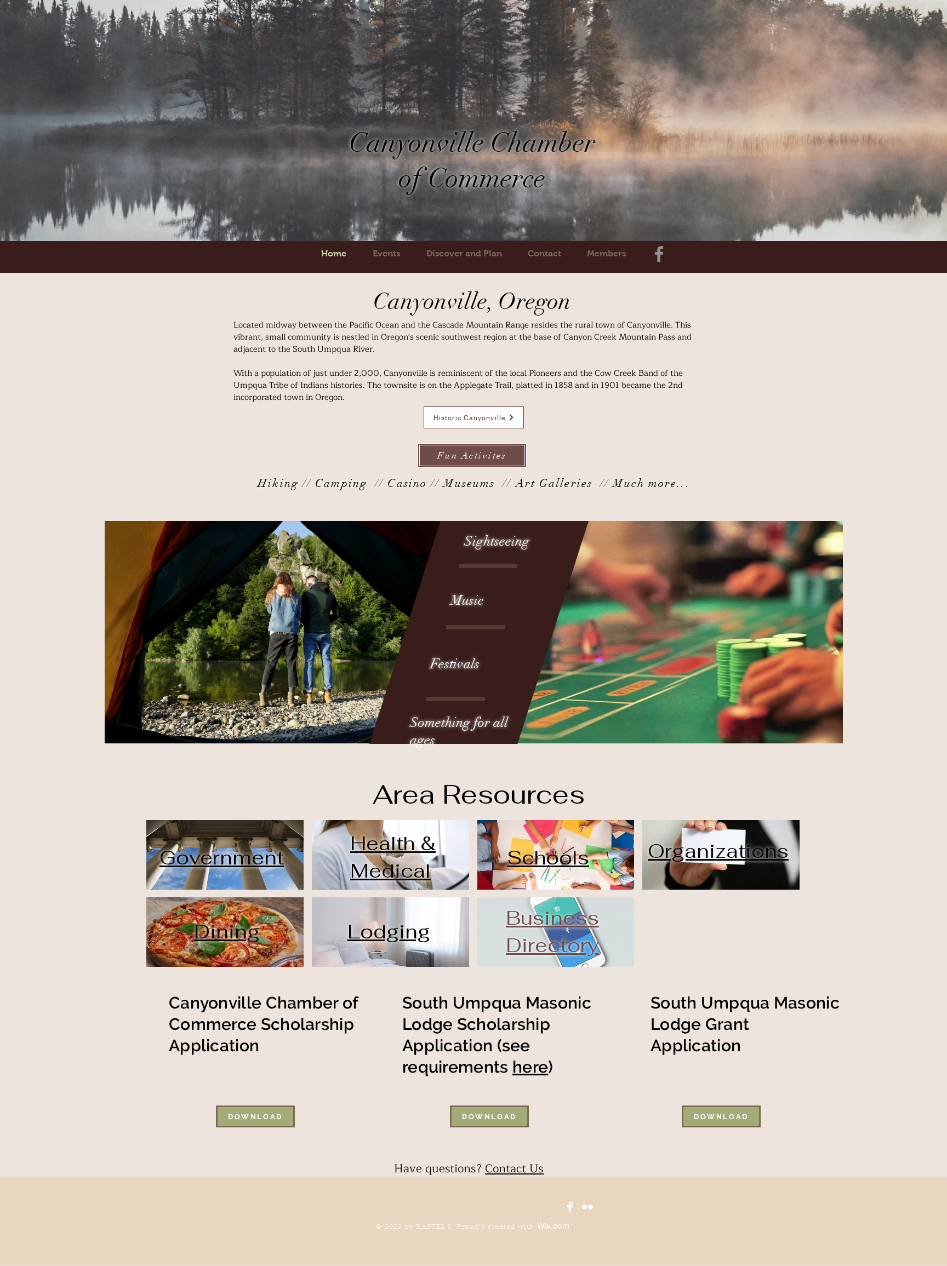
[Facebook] (659, 254)
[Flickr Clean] (587, 1206)
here (530, 1066)
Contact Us (514, 1168)
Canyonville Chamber (472, 143)
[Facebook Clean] (569, 1206)
